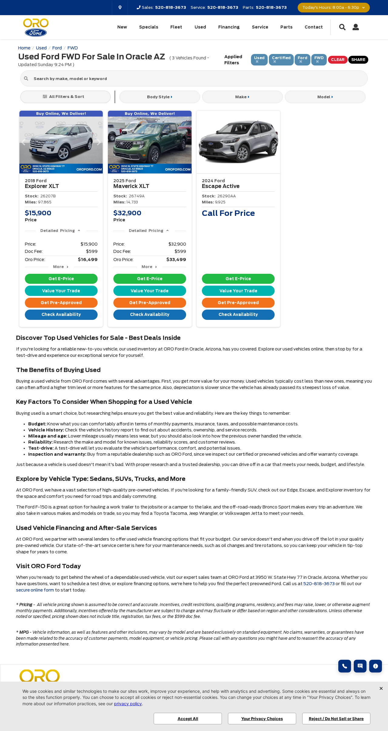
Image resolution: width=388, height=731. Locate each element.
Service (260, 27)
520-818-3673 (319, 583)
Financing (229, 27)
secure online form (35, 590)
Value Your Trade (61, 291)
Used (200, 27)
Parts (286, 27)
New (122, 27)
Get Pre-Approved (61, 302)
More (58, 266)
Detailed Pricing (57, 230)
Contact (314, 27)
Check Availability (61, 314)
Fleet (176, 27)
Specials (148, 27)
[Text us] (360, 666)
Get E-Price (61, 279)
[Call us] (344, 666)
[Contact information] (375, 666)
